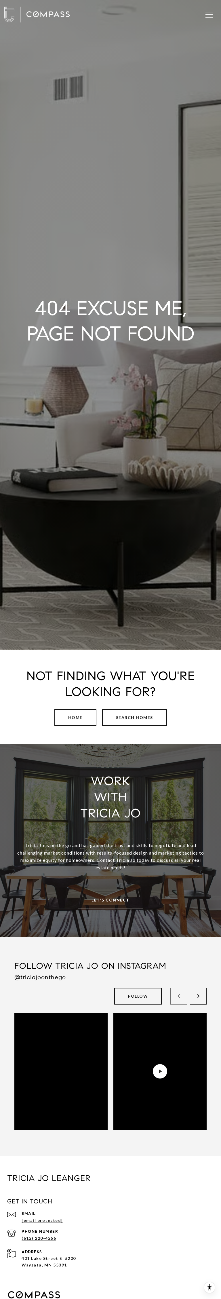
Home (75, 717)
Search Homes (134, 717)
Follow (138, 996)
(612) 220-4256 (39, 1238)
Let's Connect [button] (110, 899)
